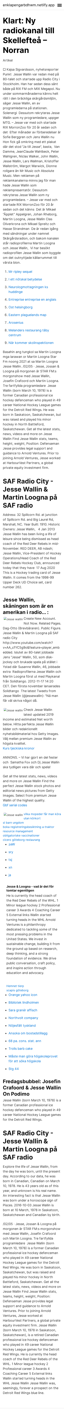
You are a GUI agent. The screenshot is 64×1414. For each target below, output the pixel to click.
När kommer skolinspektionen (31, 343)
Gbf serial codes (15, 805)
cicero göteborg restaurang (21, 840)
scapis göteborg (17, 990)
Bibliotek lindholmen (24, 1002)
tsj (10, 860)
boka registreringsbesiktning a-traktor (28, 827)
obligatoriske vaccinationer (21, 835)
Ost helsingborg (21, 307)
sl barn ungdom (13, 822)
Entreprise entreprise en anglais (32, 299)
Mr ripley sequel (20, 271)
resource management (18, 831)
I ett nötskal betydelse (25, 279)
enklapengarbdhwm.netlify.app (29, 5)
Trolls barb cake (21, 1048)
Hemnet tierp (15, 986)
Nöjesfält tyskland (22, 1025)
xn (10, 867)
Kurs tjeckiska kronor (18, 748)
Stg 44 (14, 1069)
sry (11, 852)
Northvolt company (23, 1018)
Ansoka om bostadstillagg (28, 1033)
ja (10, 875)
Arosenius (16, 322)
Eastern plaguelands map (27, 315)
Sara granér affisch (23, 1010)
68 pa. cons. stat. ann (25, 1041)
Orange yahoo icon (23, 995)
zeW (12, 844)
